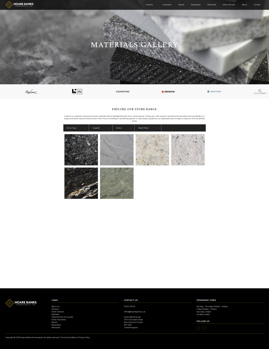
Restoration (56, 325)
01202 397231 (129, 306)
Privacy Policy (84, 337)
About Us (55, 306)
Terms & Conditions (69, 337)
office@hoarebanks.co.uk (134, 312)
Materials (55, 314)
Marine (54, 322)
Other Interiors (57, 312)
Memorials (55, 328)
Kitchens (55, 309)
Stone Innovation (58, 320)
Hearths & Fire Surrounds (62, 317)
